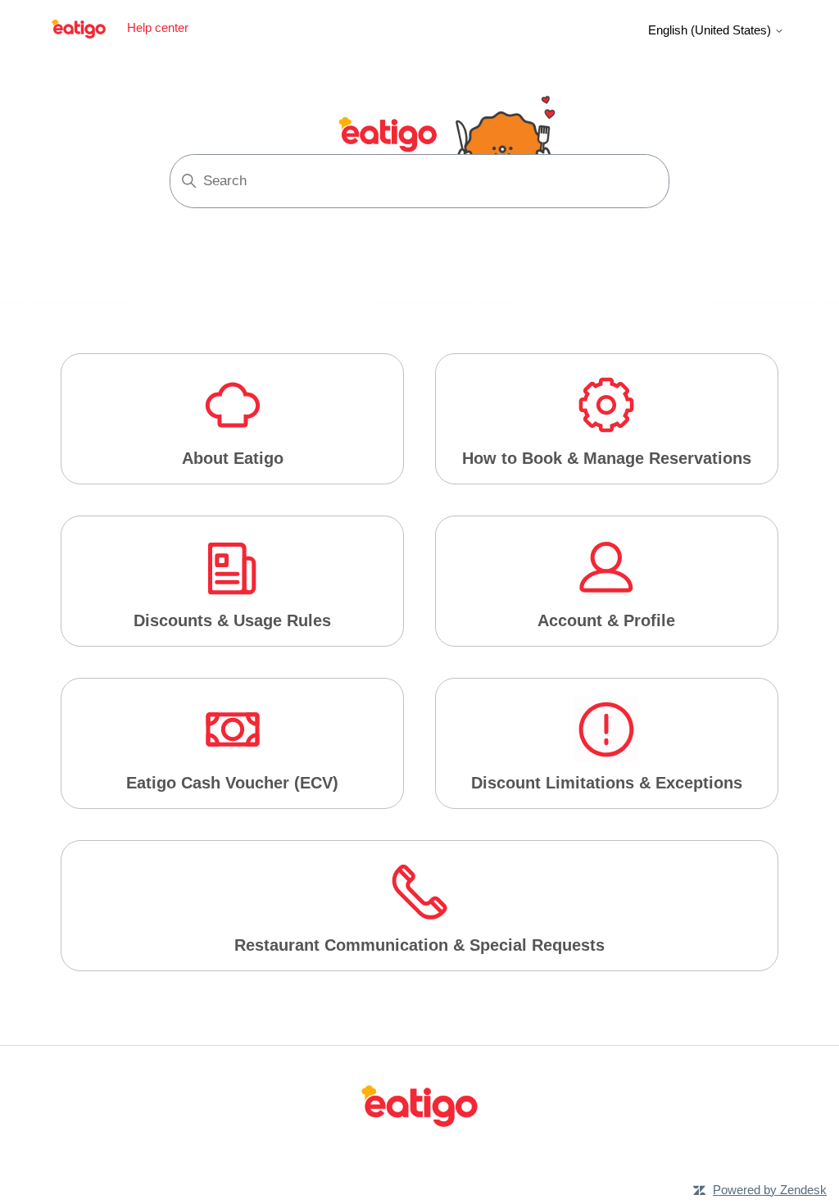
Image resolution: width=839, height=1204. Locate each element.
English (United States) (711, 30)
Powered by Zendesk (770, 1190)
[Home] (419, 1109)
